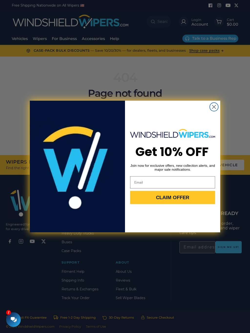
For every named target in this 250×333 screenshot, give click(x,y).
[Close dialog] (214, 107)
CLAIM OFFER (172, 197)
